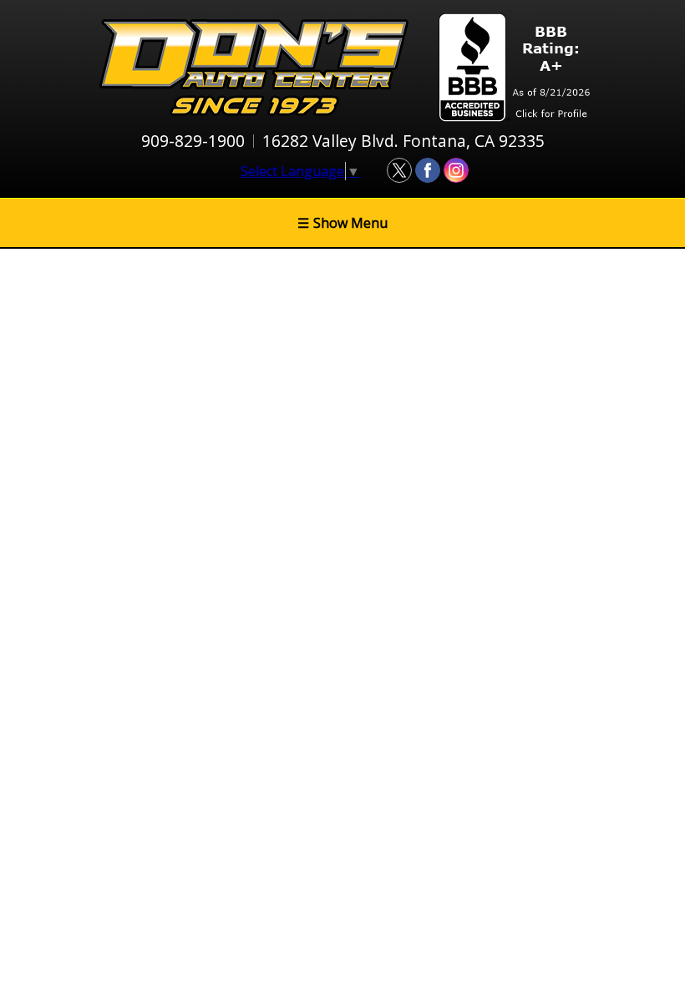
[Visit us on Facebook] (427, 170)
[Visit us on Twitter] (399, 170)
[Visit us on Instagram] (456, 170)
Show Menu (342, 223)
